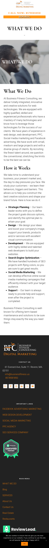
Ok (24, 543)
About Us (7, 501)
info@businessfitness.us (17, 374)
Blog (5, 489)
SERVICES (7, 495)
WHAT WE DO (9, 483)
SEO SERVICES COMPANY (15, 432)
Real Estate (8, 513)
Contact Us (8, 507)
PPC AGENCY (9, 426)
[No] (46, 540)
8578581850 (11, 377)
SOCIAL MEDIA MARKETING (17, 420)
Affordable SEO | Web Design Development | (24, 4)
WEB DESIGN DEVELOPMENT (17, 414)
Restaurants (9, 518)
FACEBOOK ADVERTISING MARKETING (22, 409)
